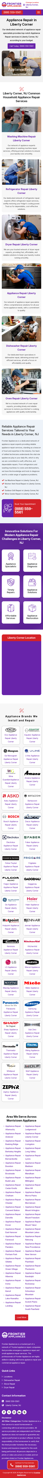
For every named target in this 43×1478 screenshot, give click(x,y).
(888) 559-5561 (25, 1465)
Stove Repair (9, 1384)
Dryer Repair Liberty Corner (21, 244)
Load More (21, 1317)
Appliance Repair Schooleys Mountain (33, 1291)
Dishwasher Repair (12, 1380)
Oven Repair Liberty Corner (22, 398)
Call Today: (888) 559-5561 (22, 46)
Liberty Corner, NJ (13, 1405)
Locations (8, 1376)
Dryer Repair (9, 1387)
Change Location (32, 4)
